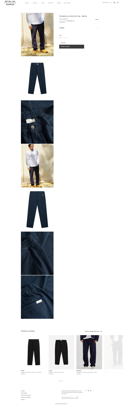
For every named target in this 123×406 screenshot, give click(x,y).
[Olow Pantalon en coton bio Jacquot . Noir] (61, 352)
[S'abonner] (76, 397)
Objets (42, 3)
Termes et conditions (26, 397)
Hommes (35, 3)
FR (110, 2)
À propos (23, 391)
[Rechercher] (118, 2)
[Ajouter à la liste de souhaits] (97, 28)
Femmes (27, 3)
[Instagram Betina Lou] (88, 390)
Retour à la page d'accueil (92, 331)
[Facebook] (85, 390)
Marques (59, 3)
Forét (97, 19)
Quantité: (63, 43)
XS (60, 37)
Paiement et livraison (26, 395)
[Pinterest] (90, 390)
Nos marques (24, 393)
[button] (68, 21)
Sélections (50, 3)
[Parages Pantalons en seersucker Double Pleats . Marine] (89, 352)
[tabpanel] (34, 357)
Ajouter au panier (65, 46)
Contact (23, 399)
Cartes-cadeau (67, 3)
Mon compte (106, 2)
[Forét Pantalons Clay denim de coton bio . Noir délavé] (34, 352)
